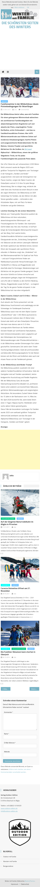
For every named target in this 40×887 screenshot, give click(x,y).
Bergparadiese (8, 866)
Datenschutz (25, 884)
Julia (15, 109)
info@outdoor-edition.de (9, 811)
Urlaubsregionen (8, 519)
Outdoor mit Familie (9, 856)
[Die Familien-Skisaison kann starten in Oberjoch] (20, 633)
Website (7, 751)
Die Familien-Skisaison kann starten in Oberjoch (18, 653)
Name (6, 734)
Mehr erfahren (19, 7)
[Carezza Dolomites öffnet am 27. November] (20, 569)
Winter (4, 101)
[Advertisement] (20, 50)
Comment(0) (25, 109)
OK (28, 7)
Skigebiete (5, 585)
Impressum (14, 884)
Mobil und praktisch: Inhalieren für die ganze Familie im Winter (35, 689)
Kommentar (8, 712)
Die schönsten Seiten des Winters (20, 24)
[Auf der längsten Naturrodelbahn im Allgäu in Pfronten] (20, 503)
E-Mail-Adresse (10, 742)
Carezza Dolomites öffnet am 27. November (15, 589)
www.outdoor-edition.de (9, 808)
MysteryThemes (30, 881)
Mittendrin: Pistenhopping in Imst (7, 689)
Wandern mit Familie (10, 861)
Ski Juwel (28, 149)
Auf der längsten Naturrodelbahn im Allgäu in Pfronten (17, 523)
